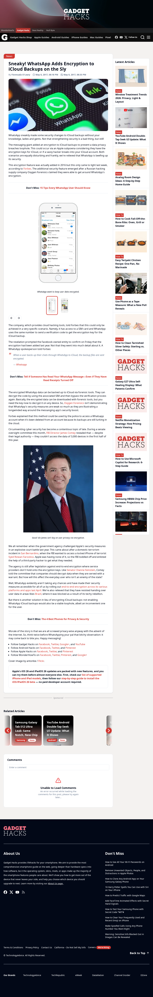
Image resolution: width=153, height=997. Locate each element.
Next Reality (37, 30)
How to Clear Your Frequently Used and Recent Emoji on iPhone (124, 919)
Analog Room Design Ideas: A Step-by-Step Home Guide (127, 181)
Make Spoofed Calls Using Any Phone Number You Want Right (123, 927)
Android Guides (60, 37)
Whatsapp (21, 364)
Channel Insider (122, 975)
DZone (144, 975)
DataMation (98, 975)
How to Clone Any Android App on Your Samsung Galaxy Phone (124, 880)
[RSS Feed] (23, 892)
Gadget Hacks (23, 30)
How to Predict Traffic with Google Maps (125, 895)
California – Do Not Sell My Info (70, 947)
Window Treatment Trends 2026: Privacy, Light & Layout (131, 98)
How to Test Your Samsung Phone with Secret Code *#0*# (124, 911)
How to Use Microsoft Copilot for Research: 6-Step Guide (129, 462)
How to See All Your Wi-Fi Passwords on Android (124, 863)
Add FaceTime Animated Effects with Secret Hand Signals (127, 902)
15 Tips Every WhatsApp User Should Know (65, 188)
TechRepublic (58, 975)
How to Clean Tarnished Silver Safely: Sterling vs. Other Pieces (129, 346)
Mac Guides (96, 37)
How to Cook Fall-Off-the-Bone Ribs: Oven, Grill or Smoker (130, 222)
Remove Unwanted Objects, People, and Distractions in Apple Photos (125, 872)
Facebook (44, 644)
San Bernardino (30, 553)
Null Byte (50, 30)
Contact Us (46, 947)
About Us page (55, 883)
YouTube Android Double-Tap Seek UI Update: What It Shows (130, 139)
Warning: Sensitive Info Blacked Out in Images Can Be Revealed (124, 936)
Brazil (38, 593)
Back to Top (137, 953)
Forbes (27, 168)
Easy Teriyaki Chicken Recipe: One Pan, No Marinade (128, 264)
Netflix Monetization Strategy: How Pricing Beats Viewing (128, 424)
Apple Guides (41, 37)
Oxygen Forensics (74, 403)
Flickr (41, 661)
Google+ (64, 644)
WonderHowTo (7, 30)
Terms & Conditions (13, 947)
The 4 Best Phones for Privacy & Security (65, 619)
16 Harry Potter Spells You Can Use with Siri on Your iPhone (127, 888)
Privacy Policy (32, 947)
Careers (98, 947)
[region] (58, 247)
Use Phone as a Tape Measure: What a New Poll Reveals (131, 305)
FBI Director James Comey (60, 432)
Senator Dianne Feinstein (81, 570)
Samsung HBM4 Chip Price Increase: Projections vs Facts (131, 502)
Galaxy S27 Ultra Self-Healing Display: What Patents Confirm (128, 385)
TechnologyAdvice (32, 975)
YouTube (80, 644)
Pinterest (70, 647)
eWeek (78, 975)
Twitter (55, 644)
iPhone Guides (79, 37)
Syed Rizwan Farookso (21, 557)
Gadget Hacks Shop (21, 37)
